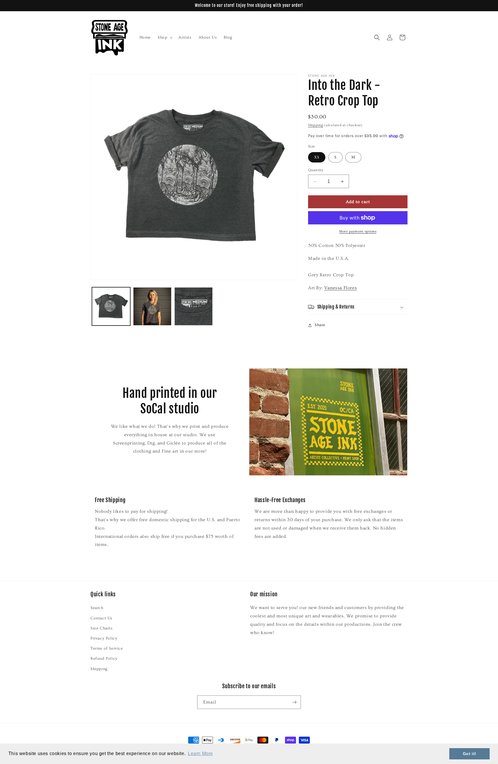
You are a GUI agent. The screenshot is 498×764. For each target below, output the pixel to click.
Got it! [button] (469, 753)
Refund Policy (104, 658)
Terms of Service (106, 648)
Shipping (315, 125)
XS (316, 157)
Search (96, 608)
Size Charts (101, 628)
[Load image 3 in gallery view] (193, 306)
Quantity (315, 170)
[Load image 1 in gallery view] (111, 306)
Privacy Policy (103, 638)
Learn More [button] (200, 753)
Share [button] (320, 325)
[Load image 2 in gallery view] (152, 306)
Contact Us (101, 618)
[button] (164, 37)
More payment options (357, 231)
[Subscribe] (294, 702)
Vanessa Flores (340, 287)
